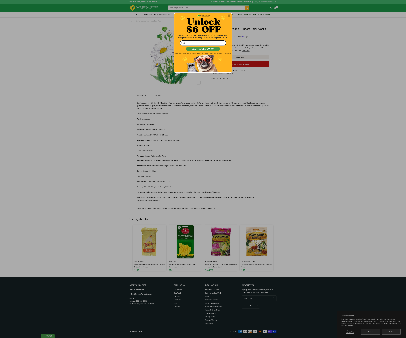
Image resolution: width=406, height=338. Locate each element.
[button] (229, 15)
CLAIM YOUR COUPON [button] (203, 48)
